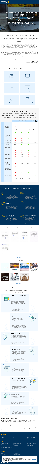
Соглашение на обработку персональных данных (31, 438)
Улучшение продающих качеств (6, 447)
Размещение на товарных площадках (18, 445)
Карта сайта (29, 436)
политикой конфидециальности (8, 460)
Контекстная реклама (17, 443)
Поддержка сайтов (30, 446)
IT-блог (15, 437)
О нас (2, 436)
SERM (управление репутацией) (19, 446)
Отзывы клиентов (17, 454)
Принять (34, 459)
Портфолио (16, 453)
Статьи (15, 436)
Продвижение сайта (4, 443)
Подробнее (29, 459)
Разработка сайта (30, 445)
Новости (2, 437)
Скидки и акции (3, 454)
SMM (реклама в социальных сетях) (31, 444)
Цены (2, 453)
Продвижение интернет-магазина (6, 444)
